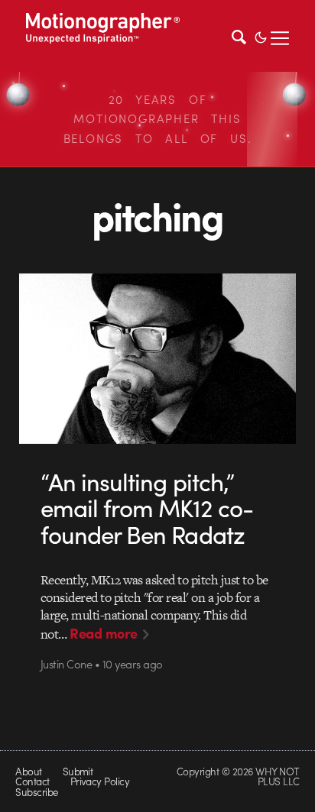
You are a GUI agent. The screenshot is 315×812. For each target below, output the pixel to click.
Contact (32, 781)
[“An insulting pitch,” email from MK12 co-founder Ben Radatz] (157, 359)
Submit (78, 771)
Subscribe (36, 792)
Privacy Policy (100, 781)
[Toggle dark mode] (260, 36)
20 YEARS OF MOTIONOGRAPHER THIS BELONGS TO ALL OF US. (157, 119)
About (28, 771)
